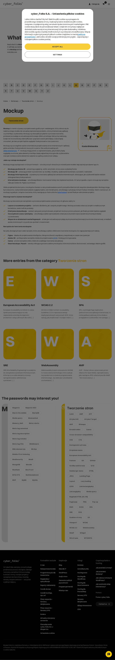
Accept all (57, 47)
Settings (57, 54)
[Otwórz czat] (109, 654)
